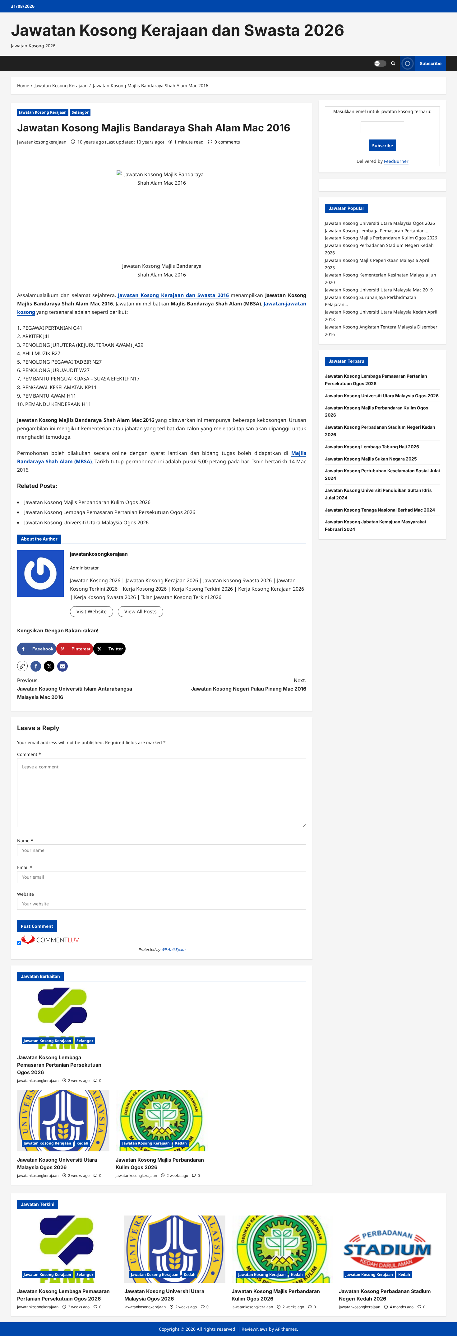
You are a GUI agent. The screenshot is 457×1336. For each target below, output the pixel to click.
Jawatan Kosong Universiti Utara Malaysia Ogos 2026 (382, 395)
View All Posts (140, 611)
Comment (29, 754)
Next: (248, 684)
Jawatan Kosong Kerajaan (43, 112)
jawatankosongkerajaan (42, 142)
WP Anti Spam (173, 949)
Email (24, 867)
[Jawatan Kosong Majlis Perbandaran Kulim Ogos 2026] (162, 1120)
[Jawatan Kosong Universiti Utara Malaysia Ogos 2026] (63, 1120)
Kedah (82, 1143)
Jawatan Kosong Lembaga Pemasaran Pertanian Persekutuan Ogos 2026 (59, 1064)
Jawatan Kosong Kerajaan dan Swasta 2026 (177, 30)
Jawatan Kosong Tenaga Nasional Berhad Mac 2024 (380, 509)
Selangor (80, 112)
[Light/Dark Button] (380, 63)
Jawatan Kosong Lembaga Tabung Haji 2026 (372, 446)
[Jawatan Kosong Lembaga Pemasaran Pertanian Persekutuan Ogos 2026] (63, 1018)
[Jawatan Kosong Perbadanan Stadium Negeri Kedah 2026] (389, 1249)
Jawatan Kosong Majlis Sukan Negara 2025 (371, 458)
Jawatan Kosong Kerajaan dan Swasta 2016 (173, 295)
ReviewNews (255, 1329)
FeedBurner (396, 161)
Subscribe (430, 63)
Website (25, 894)
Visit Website (91, 611)
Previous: (74, 688)
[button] (22, 666)
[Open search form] (393, 63)
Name (25, 840)
